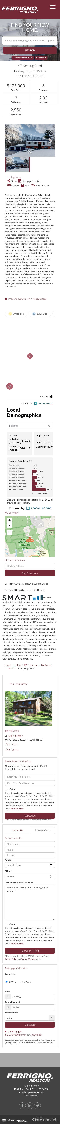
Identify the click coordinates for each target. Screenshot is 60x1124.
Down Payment (12, 1002)
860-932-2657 (15, 736)
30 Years (13, 982)
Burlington (46, 665)
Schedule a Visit (42, 830)
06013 (11, 668)
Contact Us (12, 744)
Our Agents (12, 749)
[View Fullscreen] (9, 532)
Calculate (30, 1024)
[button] (30, 50)
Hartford (34, 665)
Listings (17, 665)
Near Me (40, 57)
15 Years (26, 982)
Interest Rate (11, 1012)
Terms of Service (28, 959)
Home (8, 665)
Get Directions (30, 573)
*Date (8, 859)
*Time (8, 871)
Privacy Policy (17, 808)
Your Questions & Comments (19, 882)
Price (7, 991)
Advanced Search (22, 57)
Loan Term (10, 974)
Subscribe (30, 815)
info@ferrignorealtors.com (31, 1092)
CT (25, 665)
